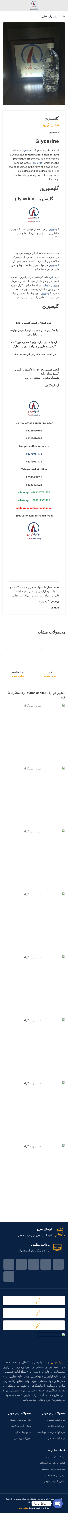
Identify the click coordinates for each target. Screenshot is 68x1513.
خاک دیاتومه (18, 672)
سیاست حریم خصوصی (53, 1468)
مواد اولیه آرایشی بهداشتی (42, 591)
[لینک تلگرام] (31, 607)
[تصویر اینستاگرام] (34, 735)
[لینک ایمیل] (44, 607)
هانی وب (23, 1507)
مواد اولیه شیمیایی (55, 1419)
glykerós (37, 162)
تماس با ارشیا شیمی (54, 1481)
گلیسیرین (49, 188)
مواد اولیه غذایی (49, 16)
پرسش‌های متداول (55, 1456)
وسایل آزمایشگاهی (21, 1425)
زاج (50, 672)
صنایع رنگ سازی (18, 587)
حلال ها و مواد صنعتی (40, 587)
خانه (62, 16)
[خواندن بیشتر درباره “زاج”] (40, 646)
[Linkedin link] (40, 607)
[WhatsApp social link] (35, 607)
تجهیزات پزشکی (22, 1438)
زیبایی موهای (50, 285)
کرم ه (50, 277)
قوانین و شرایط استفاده (52, 1462)
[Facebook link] (58, 1264)
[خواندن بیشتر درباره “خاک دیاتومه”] (8, 646)
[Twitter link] (48, 607)
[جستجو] (4, 5)
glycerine (27, 150)
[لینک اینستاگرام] (33, 1264)
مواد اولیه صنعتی (41, 595)
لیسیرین (53, 229)
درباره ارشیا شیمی (55, 1475)
